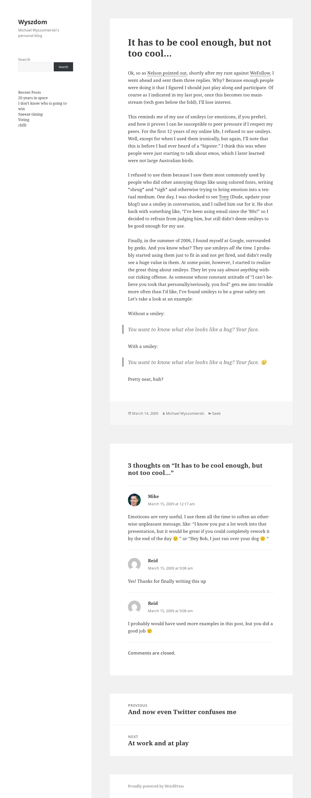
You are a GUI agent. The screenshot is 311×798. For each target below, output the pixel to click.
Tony (224, 197)
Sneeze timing (30, 114)
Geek (216, 413)
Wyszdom (32, 22)
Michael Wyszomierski (185, 413)
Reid (153, 561)
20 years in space (33, 97)
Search (24, 59)
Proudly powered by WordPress (156, 786)
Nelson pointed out (167, 73)
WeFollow (260, 73)
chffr (22, 125)
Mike (153, 496)
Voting (23, 119)
